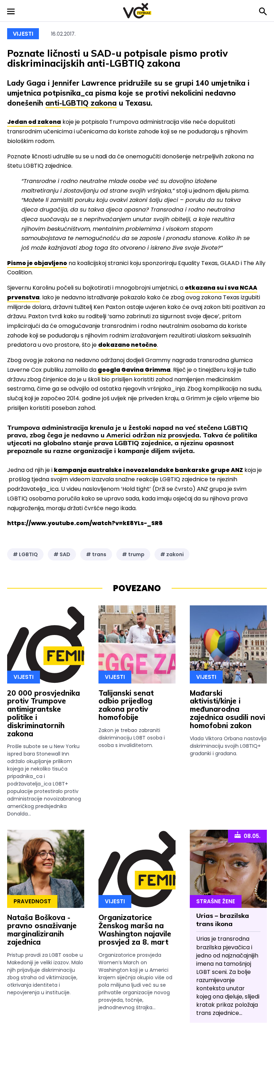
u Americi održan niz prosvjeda (150, 435)
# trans (96, 554)
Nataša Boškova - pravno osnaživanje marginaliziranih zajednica (42, 929)
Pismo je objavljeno (37, 263)
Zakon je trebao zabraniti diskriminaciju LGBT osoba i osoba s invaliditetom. (131, 738)
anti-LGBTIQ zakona (81, 102)
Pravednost (32, 901)
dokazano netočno (127, 345)
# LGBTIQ (25, 554)
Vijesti (23, 34)
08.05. (250, 836)
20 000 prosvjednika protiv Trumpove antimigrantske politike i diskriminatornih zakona (43, 713)
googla (134, 370)
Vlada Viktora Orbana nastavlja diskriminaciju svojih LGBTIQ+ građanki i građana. (228, 746)
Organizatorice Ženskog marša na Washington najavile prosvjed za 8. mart (134, 929)
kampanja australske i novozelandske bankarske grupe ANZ (148, 470)
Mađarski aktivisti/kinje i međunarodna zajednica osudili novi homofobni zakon (227, 709)
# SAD (62, 554)
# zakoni (172, 554)
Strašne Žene (215, 901)
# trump (133, 554)
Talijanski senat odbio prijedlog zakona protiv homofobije (126, 705)
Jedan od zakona (34, 122)
